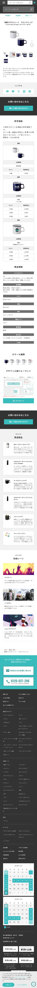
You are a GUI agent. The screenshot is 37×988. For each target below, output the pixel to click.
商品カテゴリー (7, 711)
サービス (5, 827)
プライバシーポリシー (21, 977)
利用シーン (6, 761)
